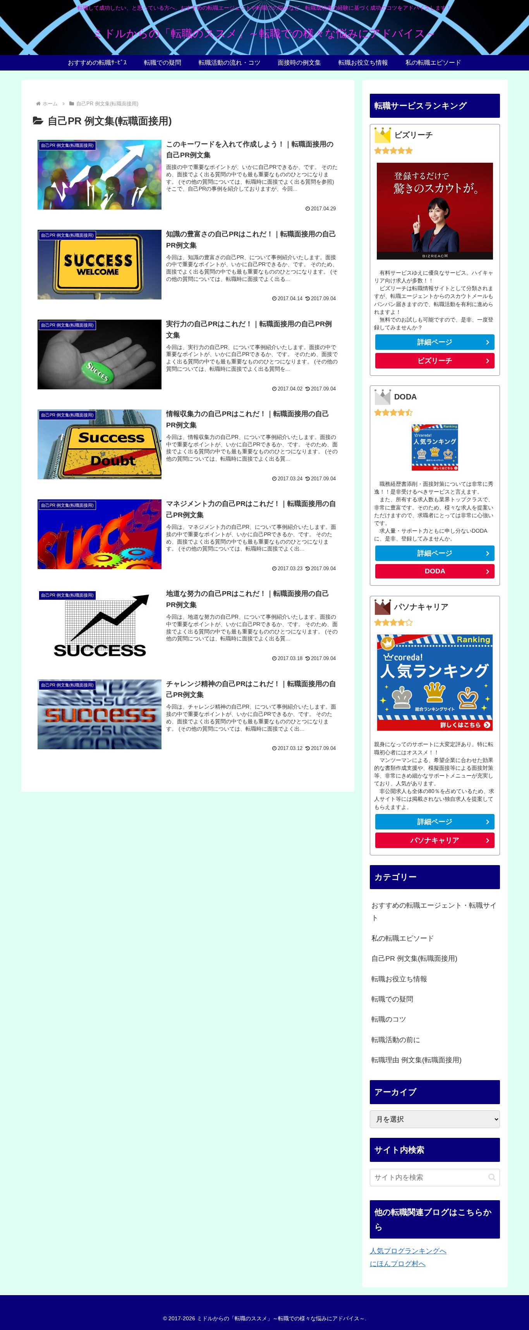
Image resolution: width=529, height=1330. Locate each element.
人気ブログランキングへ (408, 1251)
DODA (435, 571)
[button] (492, 1177)
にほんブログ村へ (398, 1264)
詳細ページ (434, 342)
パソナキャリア (434, 840)
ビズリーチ (434, 361)
